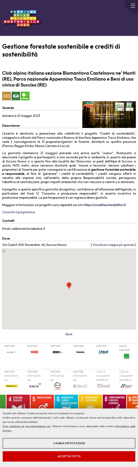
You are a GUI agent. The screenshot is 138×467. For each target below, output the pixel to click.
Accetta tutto (69, 456)
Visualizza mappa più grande (113, 245)
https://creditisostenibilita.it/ (105, 205)
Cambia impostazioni (69, 443)
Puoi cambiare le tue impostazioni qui (26, 426)
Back (69, 334)
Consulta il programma (18, 212)
